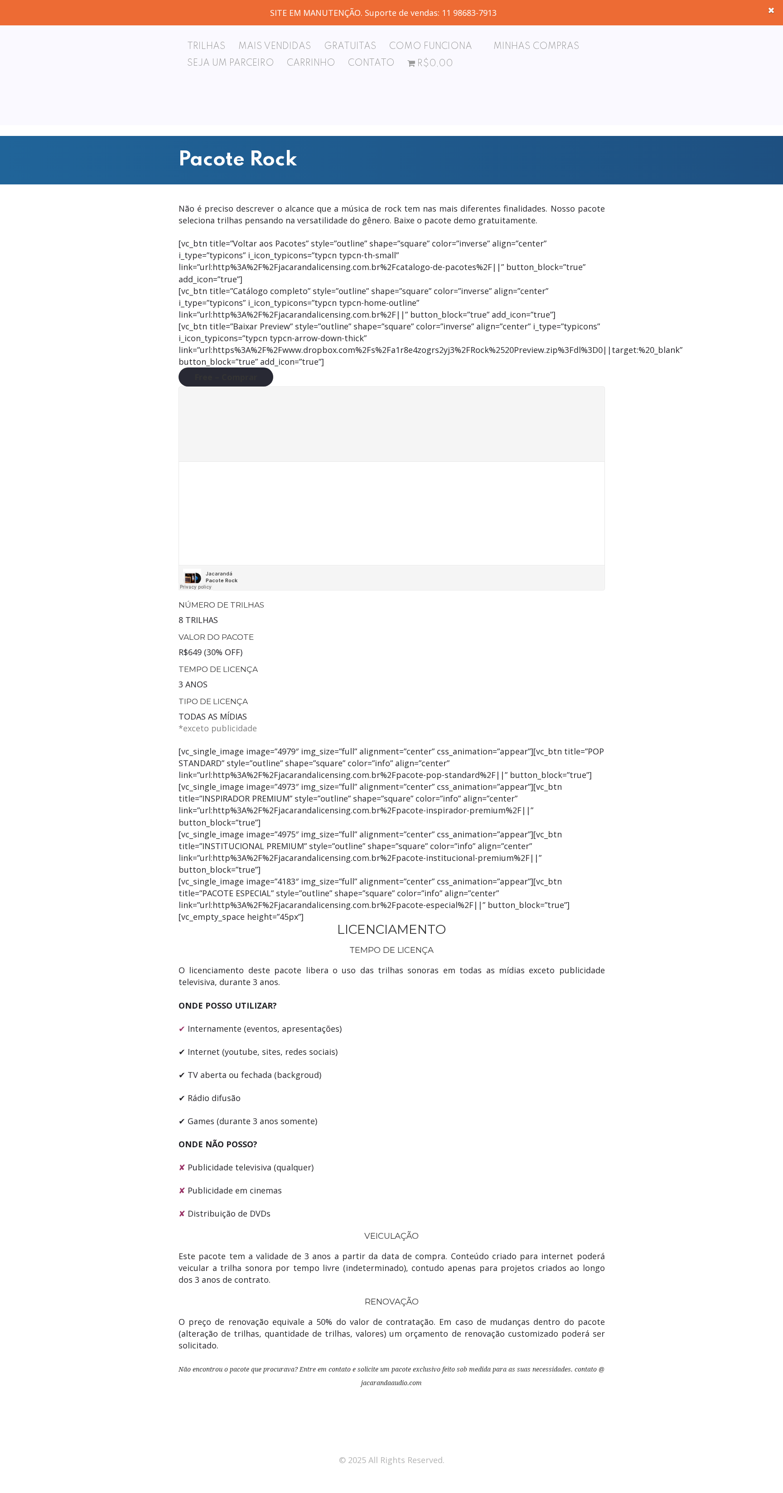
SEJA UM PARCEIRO (230, 63)
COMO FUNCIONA (430, 46)
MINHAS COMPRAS (536, 46)
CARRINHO (311, 63)
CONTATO (371, 63)
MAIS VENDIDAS (274, 46)
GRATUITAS (350, 46)
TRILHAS (206, 46)
